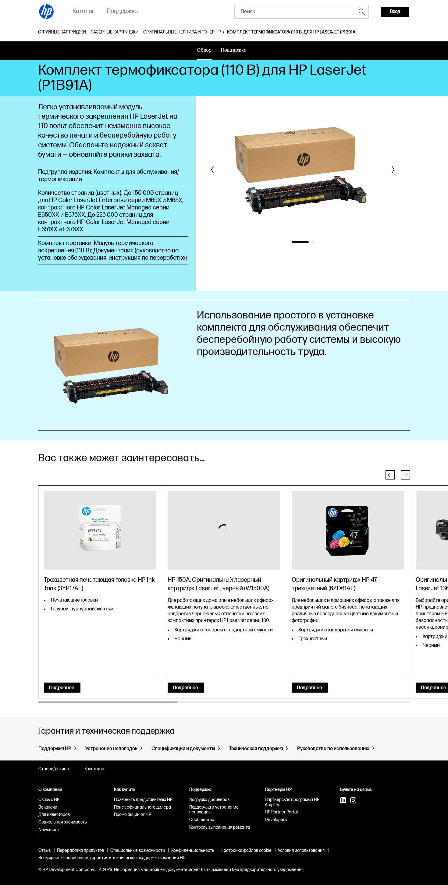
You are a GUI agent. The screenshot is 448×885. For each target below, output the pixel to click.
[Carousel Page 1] (300, 242)
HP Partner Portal (281, 812)
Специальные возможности (137, 850)
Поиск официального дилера (142, 807)
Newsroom (48, 829)
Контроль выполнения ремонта (219, 827)
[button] (212, 169)
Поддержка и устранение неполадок (214, 810)
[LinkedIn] (343, 801)
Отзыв (44, 850)
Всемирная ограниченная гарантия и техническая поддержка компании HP (111, 857)
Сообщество (201, 819)
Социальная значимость (62, 822)
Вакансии (47, 807)
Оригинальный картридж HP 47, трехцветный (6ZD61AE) (334, 584)
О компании (50, 789)
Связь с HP (48, 799)
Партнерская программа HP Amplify (292, 802)
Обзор (204, 50)
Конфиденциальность (192, 850)
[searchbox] (295, 11)
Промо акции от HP (132, 814)
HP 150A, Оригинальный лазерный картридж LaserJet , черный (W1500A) (218, 584)
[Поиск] (361, 11)
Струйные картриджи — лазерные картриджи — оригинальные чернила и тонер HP (129, 32)
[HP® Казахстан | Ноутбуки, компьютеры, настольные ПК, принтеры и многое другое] (46, 11)
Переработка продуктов (80, 850)
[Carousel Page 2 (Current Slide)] (313, 242)
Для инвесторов (54, 814)
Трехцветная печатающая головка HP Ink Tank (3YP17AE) (99, 584)
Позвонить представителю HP (143, 799)
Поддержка (234, 50)
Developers (276, 819)
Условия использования (301, 850)
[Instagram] (353, 801)
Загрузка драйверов (209, 799)
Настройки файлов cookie (246, 850)
